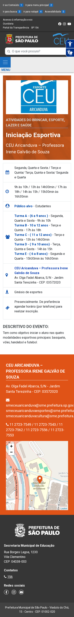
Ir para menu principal (38, 5)
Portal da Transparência (16, 27)
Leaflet (64, 508)
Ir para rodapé (32, 11)
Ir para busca (11, 11)
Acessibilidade (54, 11)
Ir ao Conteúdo (12, 5)
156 (10, 577)
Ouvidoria (8, 23)
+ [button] (11, 446)
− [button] (11, 452)
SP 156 (35, 27)
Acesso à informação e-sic (18, 19)
